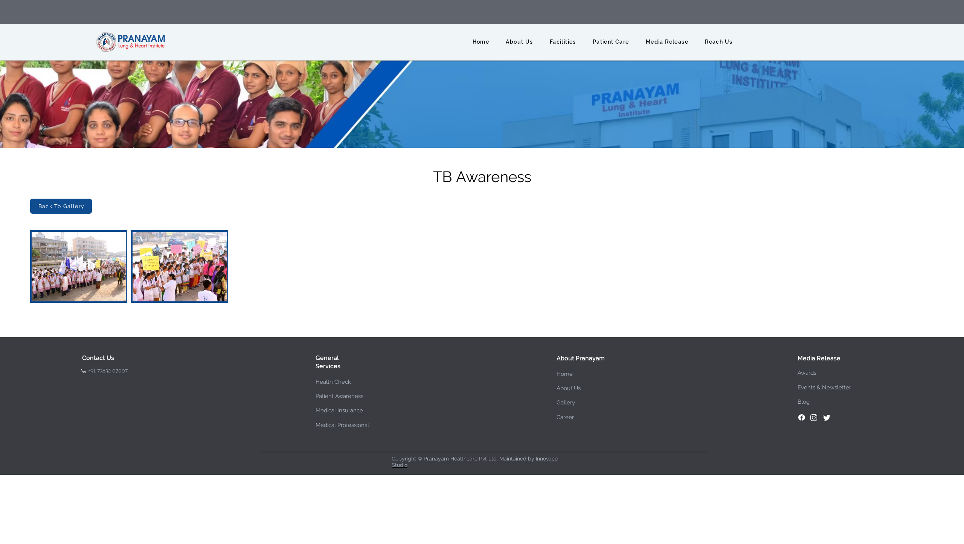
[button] (519, 42)
